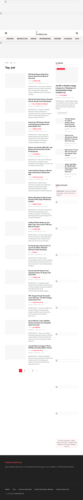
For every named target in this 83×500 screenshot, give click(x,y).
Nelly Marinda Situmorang (40, 104)
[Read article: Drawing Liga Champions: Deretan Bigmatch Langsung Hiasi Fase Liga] (60, 137)
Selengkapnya (63, 113)
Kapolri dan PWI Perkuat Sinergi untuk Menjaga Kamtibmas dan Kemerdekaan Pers (38, 124)
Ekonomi (57, 39)
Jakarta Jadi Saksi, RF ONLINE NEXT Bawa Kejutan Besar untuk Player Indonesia (71, 168)
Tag (11, 63)
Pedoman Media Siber (25, 489)
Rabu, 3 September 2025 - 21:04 (38, 206)
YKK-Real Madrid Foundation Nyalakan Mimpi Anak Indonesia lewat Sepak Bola (70, 122)
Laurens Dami (36, 81)
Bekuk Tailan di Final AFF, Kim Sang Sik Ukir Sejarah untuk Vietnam (71, 152)
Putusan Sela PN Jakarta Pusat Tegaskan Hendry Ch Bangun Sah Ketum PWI (39, 273)
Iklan (14, 489)
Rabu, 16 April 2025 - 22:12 (36, 304)
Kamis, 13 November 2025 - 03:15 (38, 106)
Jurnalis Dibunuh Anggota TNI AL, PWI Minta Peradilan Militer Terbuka (40, 347)
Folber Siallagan (37, 177)
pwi (15, 63)
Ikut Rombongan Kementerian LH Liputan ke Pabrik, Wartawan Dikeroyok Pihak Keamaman (39, 248)
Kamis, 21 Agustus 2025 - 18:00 (37, 254)
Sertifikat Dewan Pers (62, 489)
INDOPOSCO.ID (19, 493)
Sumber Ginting (36, 129)
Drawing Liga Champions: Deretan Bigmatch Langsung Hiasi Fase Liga (71, 138)
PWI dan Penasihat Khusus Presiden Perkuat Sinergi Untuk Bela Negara (40, 100)
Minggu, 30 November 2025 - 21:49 (38, 83)
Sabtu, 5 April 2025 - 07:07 (36, 352)
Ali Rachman (63, 95)
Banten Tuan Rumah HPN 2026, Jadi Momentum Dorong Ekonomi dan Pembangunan (40, 149)
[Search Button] (77, 33)
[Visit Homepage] (41, 33)
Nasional (10, 39)
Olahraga (68, 39)
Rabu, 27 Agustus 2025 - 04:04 (37, 231)
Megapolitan (22, 39)
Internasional (45, 39)
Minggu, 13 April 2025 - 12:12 (37, 329)
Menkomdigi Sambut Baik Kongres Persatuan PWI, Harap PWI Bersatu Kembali (39, 199)
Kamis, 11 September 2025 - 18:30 (38, 179)
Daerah (33, 39)
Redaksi (34, 252)
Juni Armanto (36, 154)
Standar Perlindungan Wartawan (44, 489)
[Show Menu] (6, 33)
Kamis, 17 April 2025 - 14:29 (36, 279)
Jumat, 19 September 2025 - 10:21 (38, 156)
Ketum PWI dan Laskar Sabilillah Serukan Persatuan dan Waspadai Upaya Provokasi (39, 323)
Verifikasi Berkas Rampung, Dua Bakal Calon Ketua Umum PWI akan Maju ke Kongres (40, 224)
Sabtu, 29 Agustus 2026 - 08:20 (65, 97)
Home (6, 63)
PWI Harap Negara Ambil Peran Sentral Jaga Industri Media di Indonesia (38, 76)
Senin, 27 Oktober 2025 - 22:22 (37, 131)
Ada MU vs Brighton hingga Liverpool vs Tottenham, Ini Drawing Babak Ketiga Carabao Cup (66, 89)
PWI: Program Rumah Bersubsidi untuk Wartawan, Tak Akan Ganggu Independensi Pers (40, 298)
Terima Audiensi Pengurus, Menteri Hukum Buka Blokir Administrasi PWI (40, 172)
